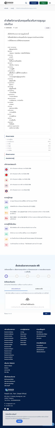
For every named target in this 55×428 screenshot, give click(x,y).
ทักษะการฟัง (23, 336)
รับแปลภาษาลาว (8, 353)
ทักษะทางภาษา (10, 154)
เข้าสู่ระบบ (43, 3)
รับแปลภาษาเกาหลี (8, 342)
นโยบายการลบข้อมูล (8, 383)
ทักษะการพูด (23, 342)
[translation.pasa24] (5, 409)
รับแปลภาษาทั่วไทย (8, 359)
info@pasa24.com (10, 403)
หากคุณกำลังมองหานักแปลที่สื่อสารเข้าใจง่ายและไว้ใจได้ (23, 201)
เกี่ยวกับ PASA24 (8, 366)
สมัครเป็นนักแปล (40, 349)
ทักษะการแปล (10, 136)
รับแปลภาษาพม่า (8, 351)
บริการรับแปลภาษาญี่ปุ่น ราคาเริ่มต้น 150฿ (20, 179)
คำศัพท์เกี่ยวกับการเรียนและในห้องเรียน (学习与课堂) (22, 206)
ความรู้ (12, 8)
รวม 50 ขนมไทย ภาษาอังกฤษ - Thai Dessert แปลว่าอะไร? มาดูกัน (26, 243)
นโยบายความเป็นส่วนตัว (9, 381)
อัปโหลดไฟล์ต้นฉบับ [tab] (16, 289)
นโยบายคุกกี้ (7, 385)
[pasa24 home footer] (9, 390)
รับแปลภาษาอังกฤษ (8, 332)
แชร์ (48, 28)
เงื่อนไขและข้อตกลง (41, 352)
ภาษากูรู (22, 332)
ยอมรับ (19, 421)
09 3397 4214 (9, 406)
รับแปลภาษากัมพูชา (8, 349)
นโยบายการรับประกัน (41, 336)
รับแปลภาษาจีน (7, 346)
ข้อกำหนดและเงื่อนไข (9, 379)
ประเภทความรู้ (10, 158)
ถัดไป (46, 313)
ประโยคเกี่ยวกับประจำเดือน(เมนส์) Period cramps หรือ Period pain (26, 238)
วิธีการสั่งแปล (40, 332)
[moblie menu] (50, 3)
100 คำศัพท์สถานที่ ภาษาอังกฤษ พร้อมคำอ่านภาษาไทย (23, 227)
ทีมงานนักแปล (40, 345)
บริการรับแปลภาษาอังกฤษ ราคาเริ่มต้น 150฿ (20, 168)
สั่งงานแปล (33, 3)
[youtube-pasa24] (8, 409)
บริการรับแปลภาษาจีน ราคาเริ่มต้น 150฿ (19, 174)
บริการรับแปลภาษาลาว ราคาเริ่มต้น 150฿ (20, 190)
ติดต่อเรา (6, 368)
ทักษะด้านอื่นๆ (23, 344)
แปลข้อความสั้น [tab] (39, 289)
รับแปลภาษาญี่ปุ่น (8, 344)
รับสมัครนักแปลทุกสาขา (42, 347)
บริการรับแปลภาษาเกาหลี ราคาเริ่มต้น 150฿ (20, 184)
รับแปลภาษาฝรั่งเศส (8, 334)
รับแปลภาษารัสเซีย (8, 340)
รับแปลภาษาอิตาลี (8, 357)
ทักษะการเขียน (23, 338)
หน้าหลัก (6, 8)
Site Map (6, 372)
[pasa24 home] (9, 2)
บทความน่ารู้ (7, 370)
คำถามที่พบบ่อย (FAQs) (42, 334)
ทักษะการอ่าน (23, 340)
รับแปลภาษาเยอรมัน (8, 338)
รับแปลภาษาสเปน (8, 336)
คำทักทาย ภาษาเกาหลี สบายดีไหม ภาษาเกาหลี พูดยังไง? (23, 233)
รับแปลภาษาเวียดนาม (9, 355)
